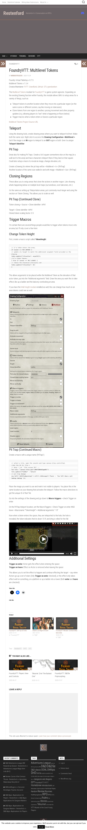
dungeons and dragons (43, 779)
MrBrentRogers (17, 76)
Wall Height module (28, 287)
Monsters (34, 788)
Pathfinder (48, 788)
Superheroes (50, 801)
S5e (49, 798)
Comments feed (66, 773)
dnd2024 (48, 773)
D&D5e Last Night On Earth (40, 630)
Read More (49, 827)
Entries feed (65, 768)
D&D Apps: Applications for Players (15, 811)
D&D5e (51, 766)
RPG (45, 794)
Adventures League (41, 762)
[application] (43, 539)
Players (54, 788)
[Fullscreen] (75, 553)
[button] (43, 539)
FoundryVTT (14, 64)
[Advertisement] (43, 37)
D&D (3, 56)
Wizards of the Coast (41, 807)
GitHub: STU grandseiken (47, 87)
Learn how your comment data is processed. (55, 736)
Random (34, 791)
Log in (63, 763)
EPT (33, 782)
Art (40, 767)
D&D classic (36, 770)
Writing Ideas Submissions (30, 2)
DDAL (44, 769)
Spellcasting (34, 801)
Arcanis (37, 767)
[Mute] (71, 553)
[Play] (12, 553)
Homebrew (36, 785)
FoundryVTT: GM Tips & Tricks (18, 630)
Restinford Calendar (14, 2)
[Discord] (82, 13)
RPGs (50, 795)
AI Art (52, 763)
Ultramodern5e (49, 804)
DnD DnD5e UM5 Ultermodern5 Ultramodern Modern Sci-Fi (42, 776)
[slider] (41, 553)
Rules (45, 797)
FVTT (25, 648)
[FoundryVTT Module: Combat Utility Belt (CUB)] (66, 623)
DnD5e (39, 773)
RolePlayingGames (36, 795)
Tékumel (22, 56)
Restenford (13, 13)
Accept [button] (41, 827)
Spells (38, 801)
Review (41, 791)
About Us (43, 2)
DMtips (51, 769)
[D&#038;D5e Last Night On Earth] (43, 623)
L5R (53, 785)
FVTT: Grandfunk (30, 87)
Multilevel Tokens (19, 92)
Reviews (31, 56)
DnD (33, 773)
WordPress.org (66, 779)
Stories (13, 56)
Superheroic (34, 804)
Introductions (47, 785)
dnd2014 (44, 773)
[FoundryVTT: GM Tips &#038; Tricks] (19, 623)
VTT (38, 56)
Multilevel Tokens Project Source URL (23, 122)
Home (4, 2)
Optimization (41, 788)
